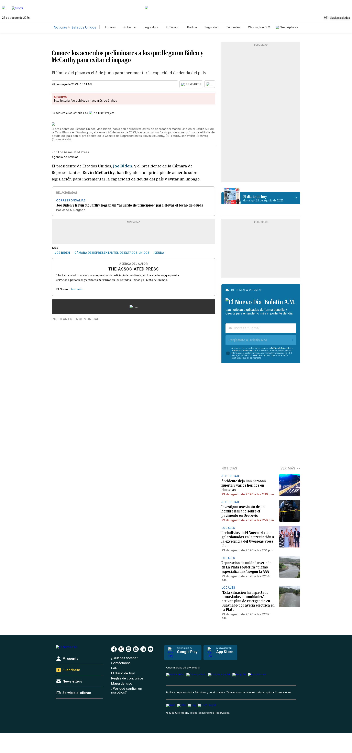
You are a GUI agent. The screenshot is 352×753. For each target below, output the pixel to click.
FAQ (114, 668)
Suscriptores (289, 27)
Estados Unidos (84, 27)
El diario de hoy (123, 673)
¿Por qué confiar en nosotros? (126, 690)
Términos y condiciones (209, 692)
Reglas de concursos (127, 678)
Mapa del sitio (121, 683)
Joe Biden (122, 166)
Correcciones (283, 692)
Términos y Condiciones (242, 351)
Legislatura (151, 27)
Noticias (60, 27)
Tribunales (233, 27)
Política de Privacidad (281, 348)
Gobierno (129, 27)
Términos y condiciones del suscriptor (249, 692)
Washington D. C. (259, 27)
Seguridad (212, 27)
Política (192, 27)
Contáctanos (121, 663)
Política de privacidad (179, 692)
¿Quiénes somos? (124, 658)
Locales (110, 27)
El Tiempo (172, 27)
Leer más (76, 289)
